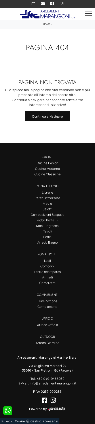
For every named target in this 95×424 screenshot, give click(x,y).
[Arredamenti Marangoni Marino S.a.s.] (47, 14)
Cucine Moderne (47, 168)
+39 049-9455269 (51, 378)
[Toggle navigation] (88, 14)
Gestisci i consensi (44, 421)
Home (46, 24)
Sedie (47, 237)
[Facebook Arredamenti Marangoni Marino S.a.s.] (52, 3)
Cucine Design (47, 163)
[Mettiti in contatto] (42, 3)
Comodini (47, 266)
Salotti (47, 209)
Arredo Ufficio (47, 325)
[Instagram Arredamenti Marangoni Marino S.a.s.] (61, 3)
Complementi (48, 306)
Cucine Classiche (47, 174)
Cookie (20, 421)
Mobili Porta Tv (48, 220)
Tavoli (47, 231)
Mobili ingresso (47, 226)
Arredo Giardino (47, 343)
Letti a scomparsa (47, 272)
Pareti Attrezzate (47, 198)
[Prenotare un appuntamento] (33, 3)
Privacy (7, 421)
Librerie (47, 192)
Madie (47, 203)
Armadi (47, 277)
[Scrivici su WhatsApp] (7, 410)
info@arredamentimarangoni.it (53, 383)
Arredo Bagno (47, 242)
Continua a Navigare (47, 116)
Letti (47, 260)
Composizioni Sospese (47, 214)
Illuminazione (47, 301)
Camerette (47, 283)
